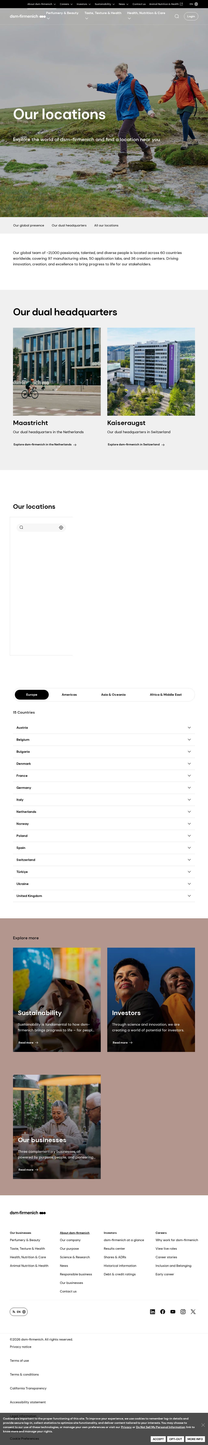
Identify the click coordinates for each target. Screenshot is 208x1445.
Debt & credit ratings (120, 1274)
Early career (165, 1274)
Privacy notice (20, 1347)
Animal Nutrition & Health (29, 1266)
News (64, 1266)
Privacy (126, 1427)
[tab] (32, 695)
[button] (177, 16)
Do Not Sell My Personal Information (160, 1427)
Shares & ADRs (115, 1257)
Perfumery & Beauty (25, 1240)
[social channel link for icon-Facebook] (163, 1312)
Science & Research (75, 1257)
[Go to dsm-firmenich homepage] (28, 16)
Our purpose (69, 1248)
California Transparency (28, 1388)
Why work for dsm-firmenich (177, 1240)
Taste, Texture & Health (27, 1248)
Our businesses (20, 1233)
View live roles (166, 1248)
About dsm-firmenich (75, 1233)
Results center (114, 1248)
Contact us (68, 1291)
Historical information (120, 1266)
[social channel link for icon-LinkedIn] (152, 1312)
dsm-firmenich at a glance (124, 1240)
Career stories (166, 1257)
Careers (161, 1233)
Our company (70, 1240)
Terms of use (19, 1360)
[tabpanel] (104, 801)
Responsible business (76, 1274)
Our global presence (28, 225)
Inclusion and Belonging (173, 1266)
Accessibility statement (28, 1402)
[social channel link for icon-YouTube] (173, 1312)
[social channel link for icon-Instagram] (183, 1312)
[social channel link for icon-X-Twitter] (193, 1312)
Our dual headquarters (69, 225)
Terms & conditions (24, 1374)
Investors (110, 1233)
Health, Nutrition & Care (28, 1257)
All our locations (106, 225)
